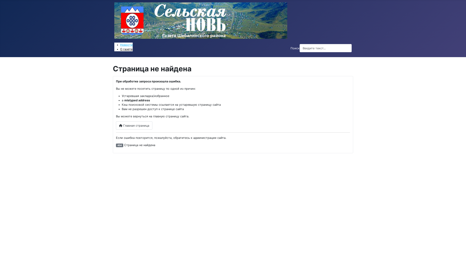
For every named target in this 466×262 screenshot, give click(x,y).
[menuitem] (126, 45)
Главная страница (135, 125)
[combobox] (326, 48)
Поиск (295, 48)
